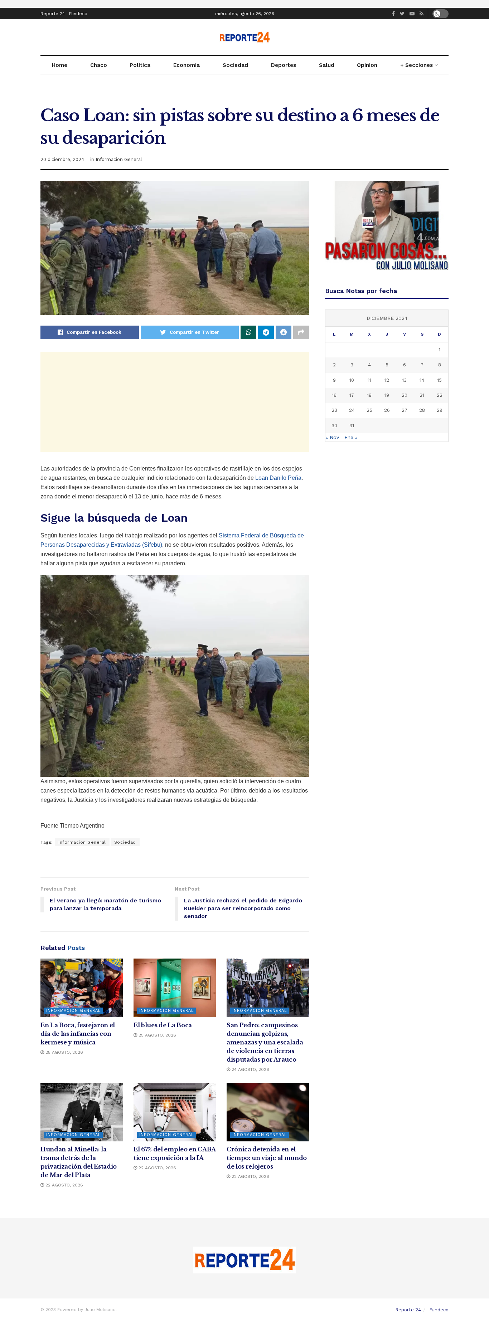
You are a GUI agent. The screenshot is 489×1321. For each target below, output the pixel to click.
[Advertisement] (174, 402)
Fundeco (78, 13)
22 (439, 395)
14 (422, 380)
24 (352, 410)
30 (334, 425)
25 (369, 410)
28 (422, 410)
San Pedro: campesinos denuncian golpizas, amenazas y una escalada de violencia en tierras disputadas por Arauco (265, 1042)
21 (422, 395)
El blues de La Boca (163, 1025)
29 (439, 410)
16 (334, 395)
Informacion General (119, 159)
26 (387, 410)
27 (404, 410)
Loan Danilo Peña (278, 478)
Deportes (283, 65)
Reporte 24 (52, 13)
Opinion (367, 65)
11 (369, 380)
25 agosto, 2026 (63, 1052)
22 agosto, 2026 (63, 1185)
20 (404, 395)
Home (59, 65)
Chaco (98, 65)
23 (334, 410)
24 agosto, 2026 (249, 1069)
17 (351, 395)
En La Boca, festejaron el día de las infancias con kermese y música (77, 1034)
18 (369, 395)
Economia (186, 65)
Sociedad (235, 65)
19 (386, 395)
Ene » (351, 437)
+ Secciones (416, 65)
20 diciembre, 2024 (62, 159)
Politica (140, 65)
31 (351, 425)
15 (439, 380)
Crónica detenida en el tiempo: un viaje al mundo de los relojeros (267, 1158)
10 (351, 380)
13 (404, 380)
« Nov (332, 437)
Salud (326, 65)
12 (386, 380)
